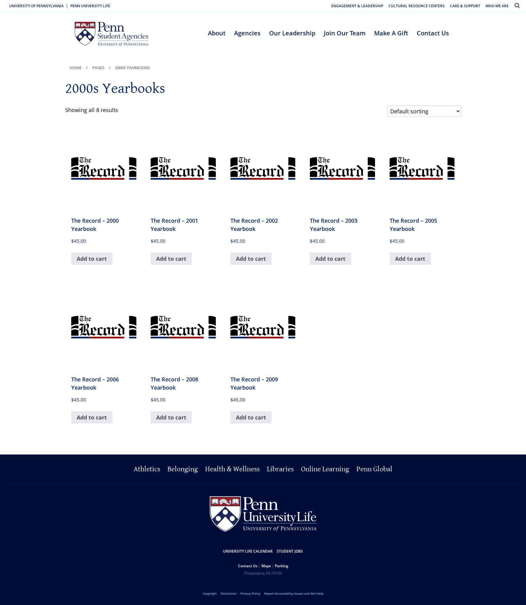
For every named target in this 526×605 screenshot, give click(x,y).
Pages (98, 67)
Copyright (210, 593)
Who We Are (497, 6)
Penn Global (374, 469)
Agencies (247, 33)
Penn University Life (90, 6)
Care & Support (465, 6)
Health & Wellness (232, 469)
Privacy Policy (250, 593)
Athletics (147, 469)
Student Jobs (290, 551)
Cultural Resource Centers (416, 6)
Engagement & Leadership (357, 6)
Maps (266, 565)
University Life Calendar (248, 551)
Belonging (182, 469)
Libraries (280, 469)
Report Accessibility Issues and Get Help (294, 593)
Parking (281, 565)
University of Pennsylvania (36, 6)
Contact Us (433, 33)
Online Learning (325, 469)
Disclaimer (229, 593)
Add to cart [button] (92, 258)
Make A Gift (391, 33)
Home (76, 67)
